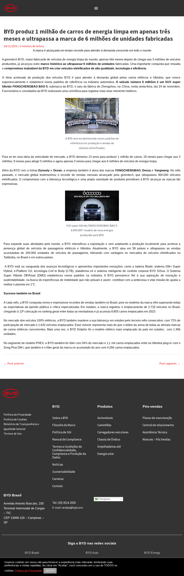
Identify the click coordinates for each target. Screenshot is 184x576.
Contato (57, 486)
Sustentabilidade (63, 472)
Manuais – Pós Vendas (156, 439)
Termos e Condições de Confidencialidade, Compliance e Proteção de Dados (69, 452)
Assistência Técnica (154, 432)
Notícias (57, 464)
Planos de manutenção (157, 418)
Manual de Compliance (67, 439)
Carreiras (58, 479)
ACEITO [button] (50, 570)
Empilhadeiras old (109, 447)
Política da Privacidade (28, 570)
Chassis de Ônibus (108, 439)
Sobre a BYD (60, 418)
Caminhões (104, 425)
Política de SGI (61, 432)
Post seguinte (169, 363)
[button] (96, 8)
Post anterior (14, 363)
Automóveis (105, 418)
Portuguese (104, 499)
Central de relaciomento (158, 425)
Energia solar (105, 454)
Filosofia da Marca (63, 425)
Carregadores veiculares (112, 432)
